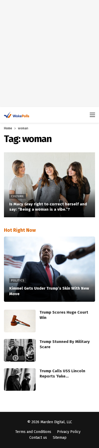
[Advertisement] (49, 53)
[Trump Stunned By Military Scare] (20, 350)
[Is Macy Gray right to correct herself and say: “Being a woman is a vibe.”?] (49, 185)
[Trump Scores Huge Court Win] (20, 321)
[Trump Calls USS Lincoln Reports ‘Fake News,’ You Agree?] (20, 379)
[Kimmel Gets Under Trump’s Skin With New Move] (49, 269)
